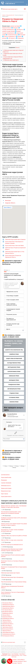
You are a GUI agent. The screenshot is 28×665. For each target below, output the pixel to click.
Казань (9, 655)
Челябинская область (7, 613)
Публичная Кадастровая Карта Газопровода (12, 577)
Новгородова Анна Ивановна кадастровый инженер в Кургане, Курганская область (11, 549)
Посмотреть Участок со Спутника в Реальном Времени (12, 561)
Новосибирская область (8, 632)
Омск (21, 655)
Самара (24, 655)
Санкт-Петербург (15, 654)
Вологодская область (7, 629)
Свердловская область (8, 608)
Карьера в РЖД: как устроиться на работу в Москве (14, 535)
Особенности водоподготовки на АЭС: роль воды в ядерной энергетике (14, 518)
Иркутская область (7, 625)
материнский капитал (12, 34)
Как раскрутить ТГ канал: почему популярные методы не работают (12, 530)
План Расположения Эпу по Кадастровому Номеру (13, 581)
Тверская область (6, 630)
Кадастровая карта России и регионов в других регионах (13, 555)
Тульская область (6, 620)
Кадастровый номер (6, 477)
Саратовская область (7, 627)
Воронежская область (7, 623)
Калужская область (7, 616)
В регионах (4, 654)
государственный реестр (8, 29)
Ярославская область (7, 611)
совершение (21, 38)
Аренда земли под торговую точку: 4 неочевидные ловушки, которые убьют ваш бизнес (13, 506)
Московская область (7, 603)
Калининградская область (8, 634)
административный (15, 26)
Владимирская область (8, 618)
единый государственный (8, 31)
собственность (12, 38)
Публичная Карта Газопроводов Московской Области (12, 587)
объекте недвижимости (10, 36)
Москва (9, 654)
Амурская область (6, 27)
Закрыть (17, 47)
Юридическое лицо (6, 491)
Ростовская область (7, 609)
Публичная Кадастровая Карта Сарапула (15, 239)
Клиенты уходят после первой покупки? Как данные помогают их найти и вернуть (14, 524)
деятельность (19, 29)
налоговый (22, 34)
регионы (4, 38)
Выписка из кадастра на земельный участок (12, 544)
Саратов (20, 663)
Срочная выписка (5, 474)
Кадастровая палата (6, 496)
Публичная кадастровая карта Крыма (10, 573)
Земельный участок (6, 485)
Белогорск (15, 27)
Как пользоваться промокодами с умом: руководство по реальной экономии (11, 512)
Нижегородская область (8, 606)
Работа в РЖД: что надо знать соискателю (12, 540)
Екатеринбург (4, 655)
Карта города (4, 493)
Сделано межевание (6, 482)
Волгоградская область (8, 635)
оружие (19, 36)
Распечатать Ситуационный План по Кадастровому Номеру (14, 567)
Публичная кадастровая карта (11, 60)
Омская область (6, 615)
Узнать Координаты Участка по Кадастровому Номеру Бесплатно (12, 592)
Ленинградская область (8, 604)
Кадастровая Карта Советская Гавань (14, 245)
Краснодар (14, 656)
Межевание (4, 480)
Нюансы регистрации (6, 488)
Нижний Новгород (15, 655)
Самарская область (7, 622)
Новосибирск (22, 654)
